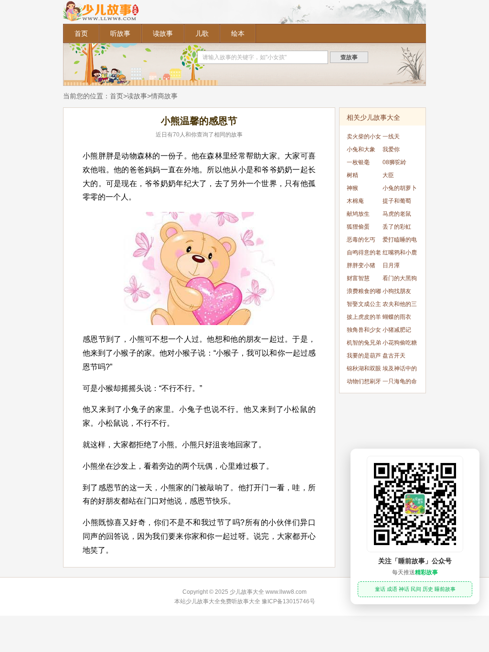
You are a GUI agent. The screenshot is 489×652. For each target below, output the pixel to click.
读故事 (163, 33)
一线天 (391, 136)
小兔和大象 (361, 149)
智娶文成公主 (364, 304)
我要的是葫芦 (364, 355)
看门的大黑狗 (400, 278)
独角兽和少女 (364, 329)
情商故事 (164, 96)
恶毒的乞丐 (361, 239)
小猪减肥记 (397, 329)
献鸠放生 (358, 213)
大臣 (388, 175)
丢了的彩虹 (397, 226)
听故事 (120, 33)
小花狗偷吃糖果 (400, 344)
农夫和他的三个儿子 (400, 306)
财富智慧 (358, 278)
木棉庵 (355, 201)
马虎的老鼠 (397, 213)
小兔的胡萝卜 (400, 188)
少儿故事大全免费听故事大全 (223, 601)
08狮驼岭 (394, 162)
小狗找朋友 (397, 291)
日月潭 (391, 265)
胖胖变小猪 (361, 265)
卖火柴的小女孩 (364, 138)
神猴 (352, 188)
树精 (352, 175)
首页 (81, 33)
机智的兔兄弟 (364, 342)
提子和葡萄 (397, 201)
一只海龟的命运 (400, 383)
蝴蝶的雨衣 (397, 317)
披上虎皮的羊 (364, 317)
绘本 (237, 33)
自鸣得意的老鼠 (364, 254)
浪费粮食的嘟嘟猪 (364, 293)
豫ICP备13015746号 (288, 601)
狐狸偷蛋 (358, 226)
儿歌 (202, 33)
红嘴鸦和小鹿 (400, 252)
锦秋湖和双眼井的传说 (364, 370)
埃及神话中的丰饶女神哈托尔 (400, 370)
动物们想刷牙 (364, 381)
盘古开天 (394, 355)
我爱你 (391, 149)
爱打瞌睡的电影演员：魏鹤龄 (400, 241)
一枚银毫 (358, 162)
